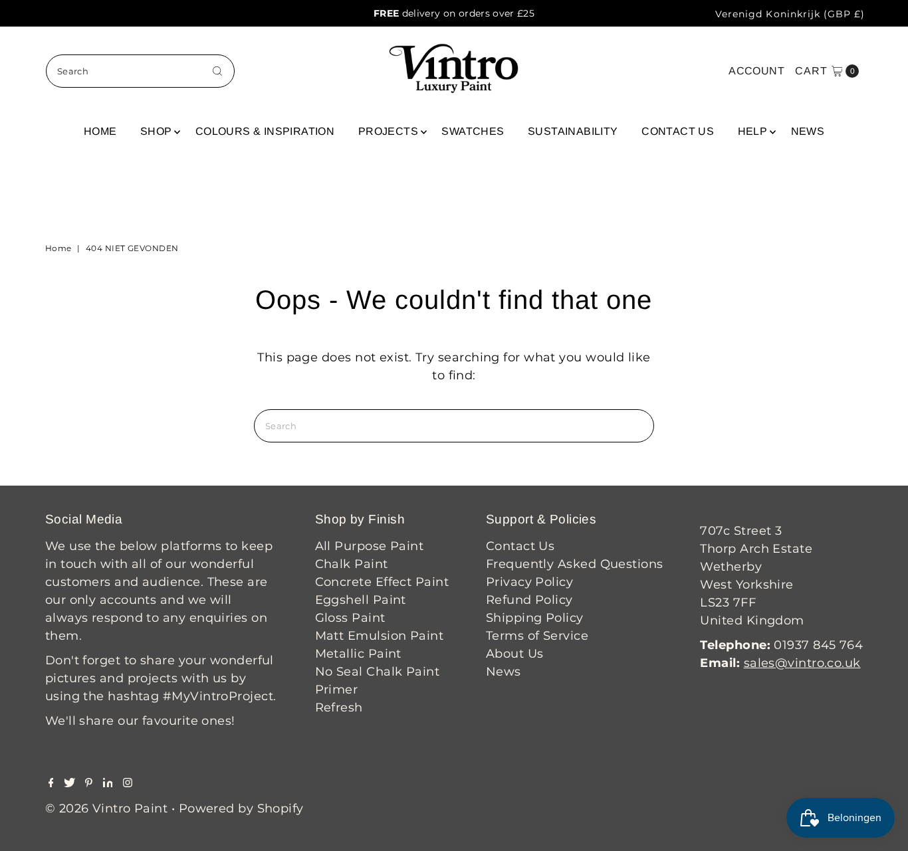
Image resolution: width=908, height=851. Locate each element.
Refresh (339, 707)
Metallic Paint (358, 653)
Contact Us (677, 131)
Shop (156, 131)
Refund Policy (529, 600)
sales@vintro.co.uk (802, 663)
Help (753, 131)
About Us (515, 653)
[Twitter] (69, 783)
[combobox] (140, 71)
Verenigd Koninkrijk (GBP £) (790, 14)
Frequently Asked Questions (574, 564)
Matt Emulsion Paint (379, 635)
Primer (336, 689)
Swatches (472, 131)
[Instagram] (127, 783)
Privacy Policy (529, 582)
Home (100, 131)
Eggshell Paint (360, 600)
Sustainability (573, 131)
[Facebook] (51, 783)
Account (756, 70)
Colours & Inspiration (264, 131)
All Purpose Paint (369, 546)
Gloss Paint (350, 618)
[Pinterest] (88, 783)
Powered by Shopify (241, 808)
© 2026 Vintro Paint (106, 808)
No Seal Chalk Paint (377, 671)
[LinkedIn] (108, 783)
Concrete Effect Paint (382, 582)
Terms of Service (537, 635)
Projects (388, 131)
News (808, 131)
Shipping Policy (535, 618)
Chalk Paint (351, 564)
